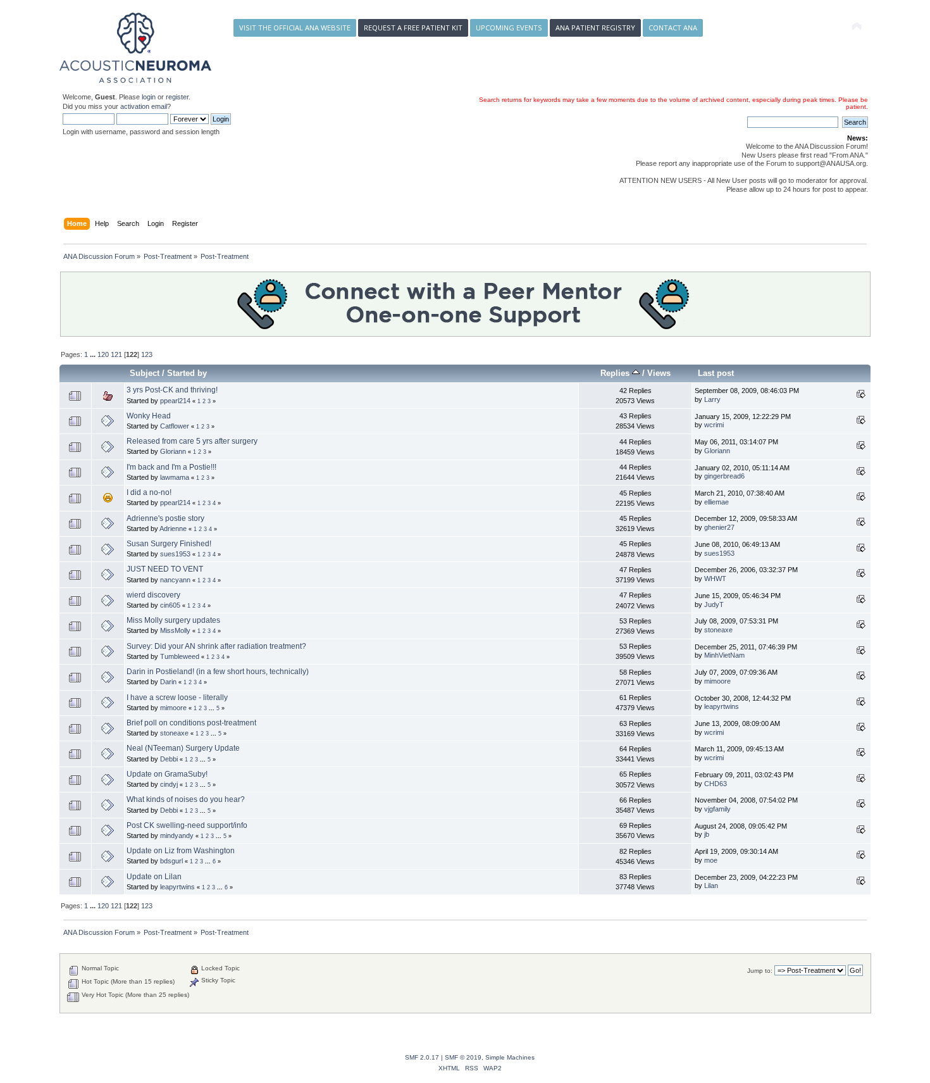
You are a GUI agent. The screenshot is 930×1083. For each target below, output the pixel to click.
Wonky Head (149, 415)
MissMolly (175, 630)
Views (659, 373)
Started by (187, 373)
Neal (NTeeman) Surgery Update (183, 748)
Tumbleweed (179, 656)
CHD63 (715, 783)
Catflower (174, 426)
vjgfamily (717, 809)
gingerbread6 (724, 476)
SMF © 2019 (463, 1057)
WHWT (715, 578)
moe (710, 860)
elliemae (716, 502)
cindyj (169, 784)
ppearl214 (175, 400)
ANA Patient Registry (595, 27)
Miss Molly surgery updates (173, 620)
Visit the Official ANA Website (294, 27)
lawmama (174, 477)
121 (116, 354)
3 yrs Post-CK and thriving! (172, 389)
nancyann (175, 580)
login (149, 97)
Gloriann (173, 451)
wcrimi (714, 425)
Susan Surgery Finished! (169, 543)
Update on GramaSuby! (167, 774)
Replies (616, 373)
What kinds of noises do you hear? (186, 799)
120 (103, 354)
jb (706, 834)
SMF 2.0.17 (422, 1057)
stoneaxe (718, 630)
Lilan (711, 885)
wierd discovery (153, 595)
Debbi (169, 759)
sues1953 (175, 554)
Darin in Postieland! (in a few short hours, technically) (218, 671)
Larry (712, 399)
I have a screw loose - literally (177, 697)
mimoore (717, 681)
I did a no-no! (149, 492)
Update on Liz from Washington (181, 850)
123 (146, 354)
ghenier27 (719, 527)
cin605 (170, 605)
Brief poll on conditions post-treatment (191, 722)
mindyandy (177, 835)
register (177, 97)
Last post (716, 373)
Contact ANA (672, 27)
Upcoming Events (509, 27)
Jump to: (759, 970)
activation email (143, 106)
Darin (168, 681)
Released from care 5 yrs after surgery (192, 441)
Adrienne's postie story (165, 518)
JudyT (714, 604)
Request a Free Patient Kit (413, 27)
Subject (144, 373)
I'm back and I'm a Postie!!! (171, 467)
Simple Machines (510, 1057)
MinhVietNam (724, 655)
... (93, 354)
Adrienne (173, 528)
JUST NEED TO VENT (165, 569)
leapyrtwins (721, 706)
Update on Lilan (154, 876)
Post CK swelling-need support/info (187, 825)
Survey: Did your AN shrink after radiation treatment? (216, 646)
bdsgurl (171, 861)
